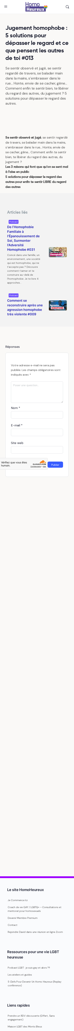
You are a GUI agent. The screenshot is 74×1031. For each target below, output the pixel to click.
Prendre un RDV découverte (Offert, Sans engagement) (31, 1017)
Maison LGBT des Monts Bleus (25, 1026)
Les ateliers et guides (20, 974)
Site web (17, 443)
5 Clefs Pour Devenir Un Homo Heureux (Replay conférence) (34, 983)
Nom (15, 408)
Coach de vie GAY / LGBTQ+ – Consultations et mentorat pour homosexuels (34, 909)
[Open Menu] (6, 6)
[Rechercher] (67, 7)
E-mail (16, 425)
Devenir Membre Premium (22, 918)
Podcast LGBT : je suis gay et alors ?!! (29, 967)
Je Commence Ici (18, 900)
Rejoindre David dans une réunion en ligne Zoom (35, 932)
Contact (12, 925)
